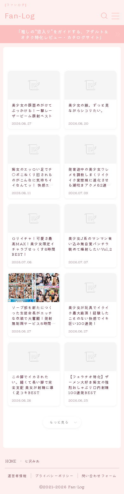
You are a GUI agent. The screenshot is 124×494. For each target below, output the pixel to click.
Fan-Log (20, 16)
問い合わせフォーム (99, 475)
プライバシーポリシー (54, 475)
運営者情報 (17, 475)
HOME (10, 461)
